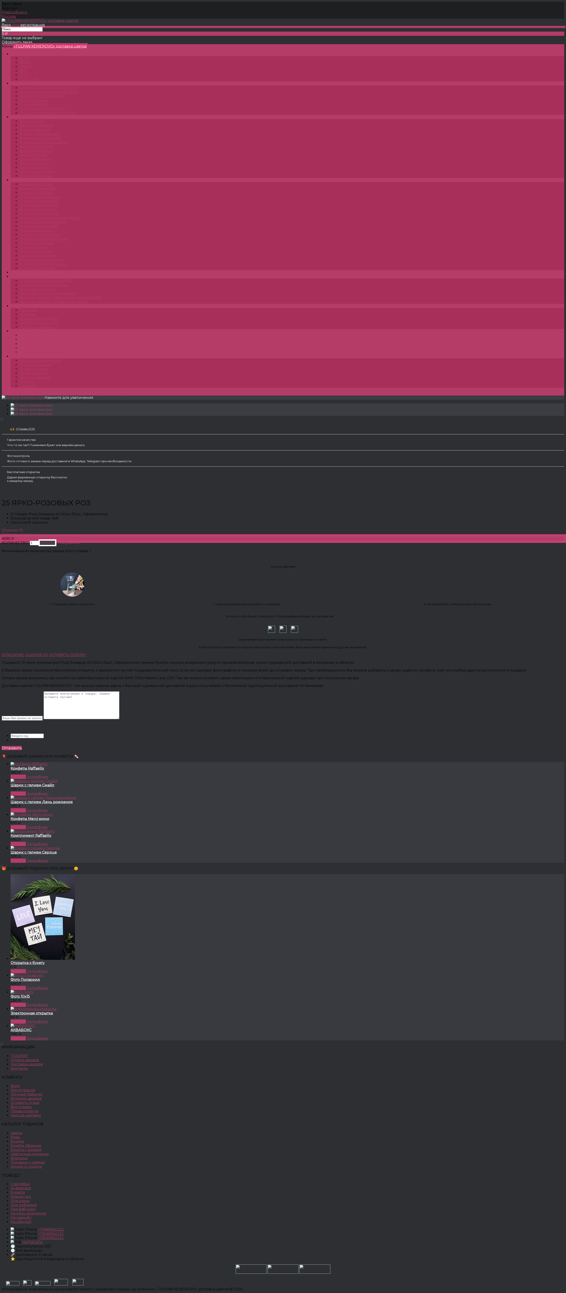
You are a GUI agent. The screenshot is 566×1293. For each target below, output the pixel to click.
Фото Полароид (25, 979)
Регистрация (23, 1090)
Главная (9, 393)
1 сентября (20, 1184)
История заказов (26, 1098)
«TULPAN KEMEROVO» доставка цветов (50, 46)
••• (16, 356)
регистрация (32, 25)
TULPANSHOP (28, 54)
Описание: (13, 655)
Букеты (21, 117)
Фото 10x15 (20, 996)
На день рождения (28, 1213)
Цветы (21, 272)
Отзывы (26, 381)
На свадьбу (21, 1217)
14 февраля (21, 1188)
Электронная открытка (32, 1013)
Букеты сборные (26, 1145)
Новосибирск (14, 12)
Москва (9, 16)
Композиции (27, 276)
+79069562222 (51, 1229)
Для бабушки (23, 1209)
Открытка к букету (28, 963)
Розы (19, 83)
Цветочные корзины (30, 1154)
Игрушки (19, 1158)
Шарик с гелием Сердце (34, 852)
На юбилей (21, 1222)
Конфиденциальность (40, 360)
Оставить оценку (18, 534)
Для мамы (20, 1201)
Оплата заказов (33, 369)
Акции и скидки (26, 1166)
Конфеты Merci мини (30, 819)
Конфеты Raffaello (27, 768)
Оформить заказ (17, 42)
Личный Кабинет (27, 1094)
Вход (6, 25)
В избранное (68, 543)
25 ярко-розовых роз (115, 393)
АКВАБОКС (21, 1030)
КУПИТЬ (18, 777)
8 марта (18, 1192)
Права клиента (33, 373)
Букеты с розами (26, 1150)
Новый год (21, 1196)
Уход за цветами (34, 377)
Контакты (28, 386)
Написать (32, 1242)
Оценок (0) (36, 655)
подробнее (37, 777)
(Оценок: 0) (12, 530)
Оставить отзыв (25, 1103)
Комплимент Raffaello (31, 835)
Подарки (23, 306)
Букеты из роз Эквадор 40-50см (62, 393)
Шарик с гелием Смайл (32, 785)
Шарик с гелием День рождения (42, 802)
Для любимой (24, 1205)
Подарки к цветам (28, 1162)
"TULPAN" (19, 1056)
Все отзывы (21, 1107)
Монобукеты (26, 180)
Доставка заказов (35, 365)
